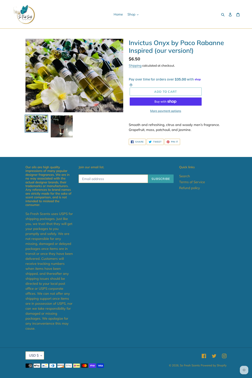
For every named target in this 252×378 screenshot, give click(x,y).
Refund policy (189, 188)
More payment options (165, 111)
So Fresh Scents (190, 365)
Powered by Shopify (214, 365)
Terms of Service (192, 182)
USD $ (34, 355)
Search (184, 176)
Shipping (135, 65)
